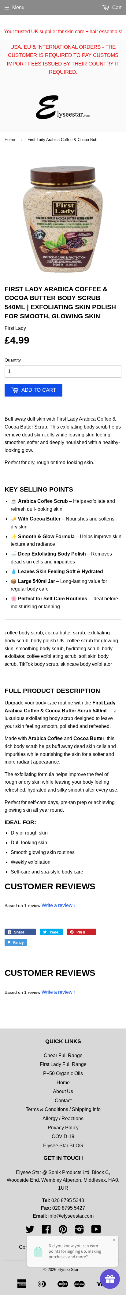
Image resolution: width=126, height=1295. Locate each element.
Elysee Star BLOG (63, 1145)
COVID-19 (63, 1136)
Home (10, 139)
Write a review (57, 905)
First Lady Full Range (63, 1064)
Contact (63, 1100)
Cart (116, 7)
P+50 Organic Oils (63, 1073)
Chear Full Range (63, 1055)
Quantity (13, 360)
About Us (63, 1091)
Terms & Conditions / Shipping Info (63, 1109)
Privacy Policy (63, 1127)
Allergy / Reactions (63, 1118)
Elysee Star (67, 1269)
